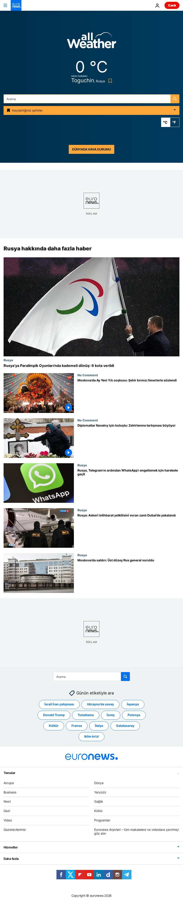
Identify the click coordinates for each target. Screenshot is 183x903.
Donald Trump (54, 715)
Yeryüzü (100, 792)
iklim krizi (91, 736)
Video (8, 820)
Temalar (9, 773)
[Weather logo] (91, 41)
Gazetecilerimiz (15, 829)
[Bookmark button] (109, 81)
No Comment (87, 375)
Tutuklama (86, 715)
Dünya (99, 783)
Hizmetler (11, 847)
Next (7, 801)
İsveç (111, 715)
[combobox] (91, 98)
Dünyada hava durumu (91, 149)
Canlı (172, 5)
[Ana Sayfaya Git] (16, 5)
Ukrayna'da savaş (100, 704)
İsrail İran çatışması (59, 704)
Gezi (7, 811)
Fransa (76, 725)
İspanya (133, 704)
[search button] (175, 98)
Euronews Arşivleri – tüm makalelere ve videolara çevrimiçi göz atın (136, 831)
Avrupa (9, 783)
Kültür (53, 725)
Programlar (102, 820)
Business (10, 792)
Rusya (8, 360)
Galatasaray (125, 725)
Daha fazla (11, 859)
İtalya (99, 725)
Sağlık (98, 801)
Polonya (134, 715)
